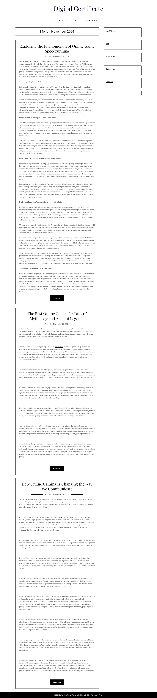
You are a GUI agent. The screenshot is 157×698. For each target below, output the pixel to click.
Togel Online (110, 69)
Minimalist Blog (85, 695)
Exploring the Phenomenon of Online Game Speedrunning (57, 48)
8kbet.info (58, 517)
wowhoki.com (110, 56)
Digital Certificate (78, 8)
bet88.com (59, 347)
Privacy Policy (91, 20)
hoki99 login (110, 31)
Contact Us (76, 20)
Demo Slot (109, 82)
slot (107, 44)
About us (63, 20)
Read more (57, 298)
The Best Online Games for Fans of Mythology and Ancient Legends (57, 316)
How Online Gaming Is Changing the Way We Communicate (57, 486)
